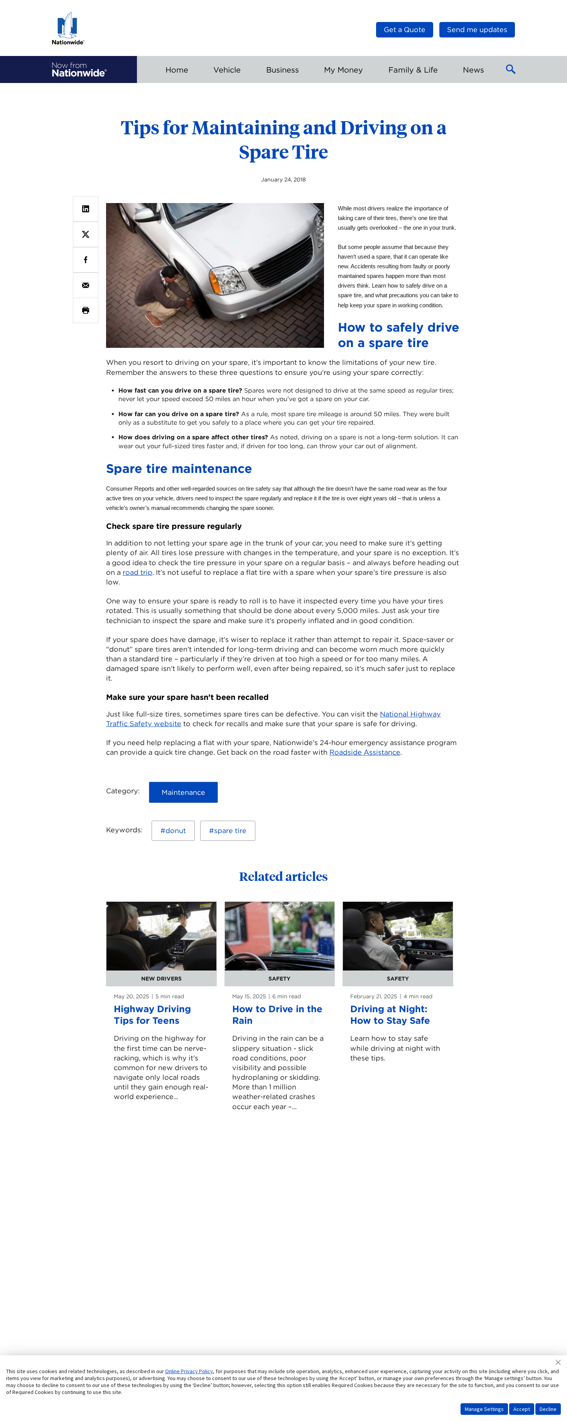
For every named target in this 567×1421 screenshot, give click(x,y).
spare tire (230, 831)
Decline (548, 1409)
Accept (521, 1409)
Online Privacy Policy (189, 1371)
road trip (137, 572)
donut (175, 831)
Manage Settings (484, 1409)
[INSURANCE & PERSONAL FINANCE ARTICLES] (79, 69)
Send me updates (477, 29)
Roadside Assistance (364, 752)
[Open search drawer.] (511, 69)
